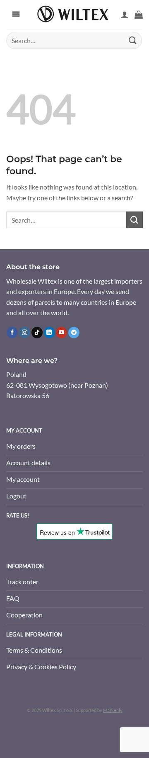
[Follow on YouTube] (61, 332)
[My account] (124, 14)
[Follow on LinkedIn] (49, 332)
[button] (139, 14)
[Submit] (133, 40)
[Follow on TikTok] (37, 332)
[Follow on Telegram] (73, 332)
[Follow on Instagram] (24, 332)
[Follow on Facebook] (12, 332)
